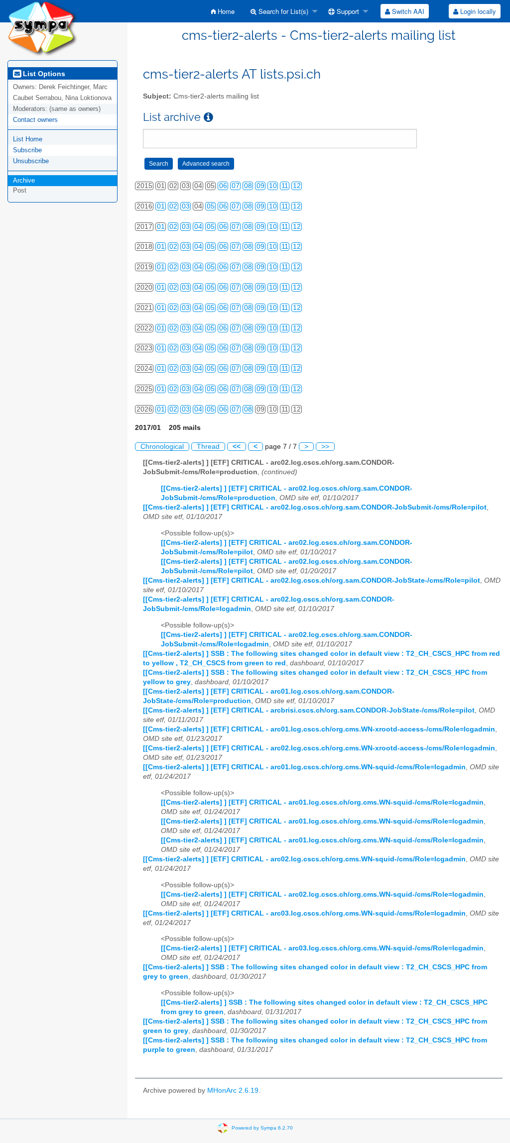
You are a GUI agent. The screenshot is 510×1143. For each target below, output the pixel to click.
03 (186, 206)
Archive (24, 180)
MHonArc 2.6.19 (232, 1090)
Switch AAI (407, 11)
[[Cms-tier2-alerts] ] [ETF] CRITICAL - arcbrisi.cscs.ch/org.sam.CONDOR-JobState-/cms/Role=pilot (309, 710)
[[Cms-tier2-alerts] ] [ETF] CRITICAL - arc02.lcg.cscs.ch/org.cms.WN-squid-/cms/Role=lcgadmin (304, 859)
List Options (43, 74)
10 (273, 186)
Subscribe (27, 150)
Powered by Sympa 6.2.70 (262, 1128)
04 (198, 226)
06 (223, 186)
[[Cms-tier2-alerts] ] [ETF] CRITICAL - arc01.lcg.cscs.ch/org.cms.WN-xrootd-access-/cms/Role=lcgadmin (319, 729)
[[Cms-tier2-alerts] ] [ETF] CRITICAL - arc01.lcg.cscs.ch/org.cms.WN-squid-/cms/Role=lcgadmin (304, 767)
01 (161, 206)
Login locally (477, 11)
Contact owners (35, 119)
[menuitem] (223, 11)
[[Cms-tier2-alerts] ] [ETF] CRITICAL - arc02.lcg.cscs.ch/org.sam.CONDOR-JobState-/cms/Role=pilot (311, 580)
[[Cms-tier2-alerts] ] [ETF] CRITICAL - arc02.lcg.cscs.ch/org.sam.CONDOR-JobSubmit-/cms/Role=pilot (315, 507)
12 (297, 186)
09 (260, 186)
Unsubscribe (31, 161)
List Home (27, 139)
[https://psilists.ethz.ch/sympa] (42, 27)
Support (347, 11)
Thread (208, 446)
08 (248, 186)
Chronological (162, 446)
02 (173, 206)
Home (225, 11)
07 (236, 186)
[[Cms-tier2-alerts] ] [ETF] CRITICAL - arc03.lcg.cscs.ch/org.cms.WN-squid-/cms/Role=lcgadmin (304, 913)
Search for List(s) (282, 11)
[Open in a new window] (208, 117)
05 (211, 206)
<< (237, 446)
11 (284, 186)
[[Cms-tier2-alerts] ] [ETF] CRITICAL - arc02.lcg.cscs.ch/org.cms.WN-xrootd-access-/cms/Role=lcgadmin (319, 748)
